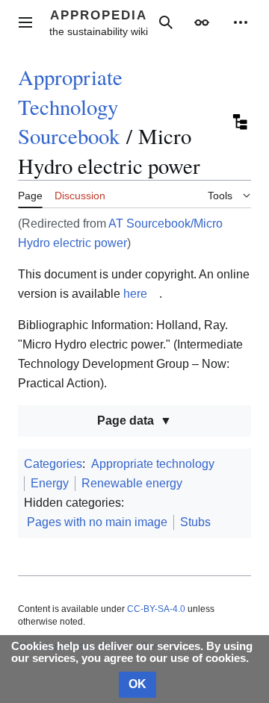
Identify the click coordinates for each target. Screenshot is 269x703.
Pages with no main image (97, 522)
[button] (25, 22)
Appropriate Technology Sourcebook (70, 106)
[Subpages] (239, 122)
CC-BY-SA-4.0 (156, 609)
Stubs (195, 522)
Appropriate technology (152, 463)
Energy (50, 483)
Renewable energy (131, 483)
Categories (53, 463)
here (135, 293)
